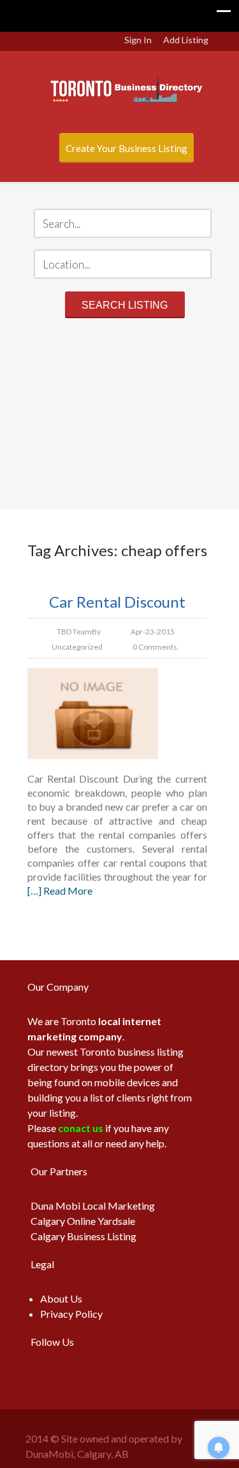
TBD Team (74, 631)
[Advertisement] (119, 416)
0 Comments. (156, 647)
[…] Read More (59, 890)
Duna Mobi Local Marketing (93, 1205)
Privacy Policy (71, 1314)
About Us (61, 1298)
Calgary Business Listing (83, 1236)
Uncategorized (77, 647)
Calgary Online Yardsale (83, 1221)
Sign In (138, 39)
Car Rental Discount (117, 601)
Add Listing (185, 39)
